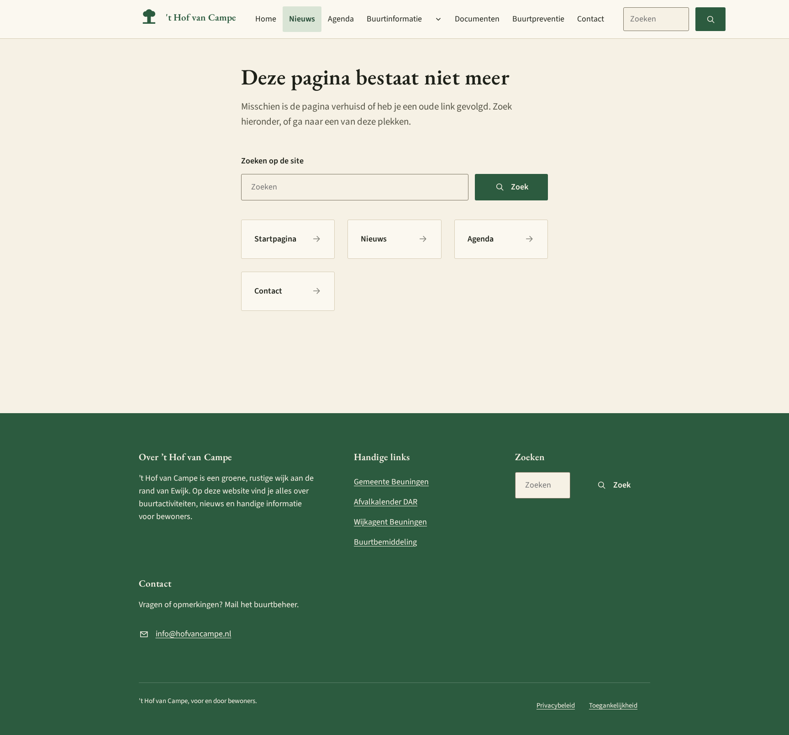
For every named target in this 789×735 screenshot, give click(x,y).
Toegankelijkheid (613, 705)
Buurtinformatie (394, 19)
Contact (590, 19)
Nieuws (302, 19)
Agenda (341, 19)
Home (265, 19)
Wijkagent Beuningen (390, 522)
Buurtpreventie (538, 19)
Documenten (477, 19)
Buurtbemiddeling (385, 542)
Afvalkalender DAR (385, 502)
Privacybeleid (556, 705)
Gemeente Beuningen (391, 482)
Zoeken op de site (272, 161)
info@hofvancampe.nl (193, 634)
